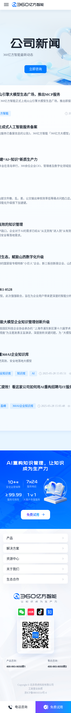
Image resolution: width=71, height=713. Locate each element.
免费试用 (56, 707)
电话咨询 (21, 707)
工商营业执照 (35, 688)
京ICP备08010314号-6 (35, 692)
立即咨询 (35, 69)
